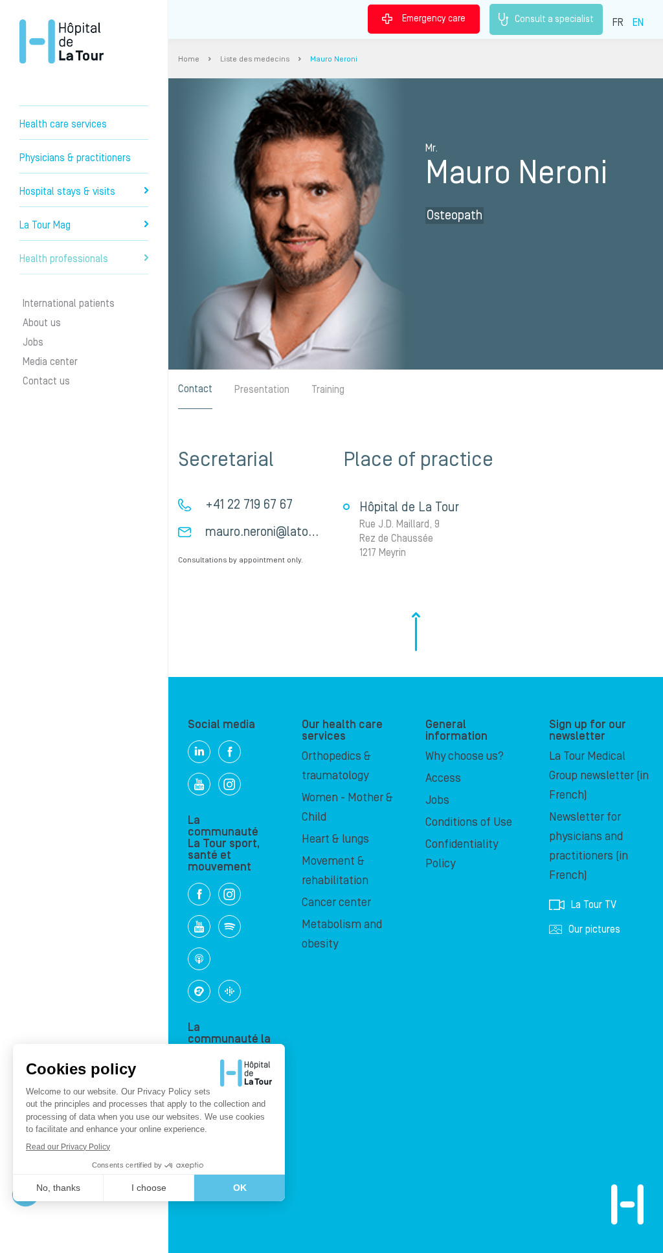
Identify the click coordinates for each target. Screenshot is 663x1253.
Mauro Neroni (333, 59)
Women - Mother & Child (347, 807)
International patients (69, 303)
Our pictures (594, 929)
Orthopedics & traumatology (336, 765)
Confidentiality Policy (461, 853)
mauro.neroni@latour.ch (269, 532)
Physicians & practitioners (75, 158)
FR (618, 22)
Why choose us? (464, 756)
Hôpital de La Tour (61, 41)
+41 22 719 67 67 (249, 505)
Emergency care (434, 19)
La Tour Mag (45, 225)
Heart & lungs (335, 839)
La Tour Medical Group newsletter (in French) (599, 775)
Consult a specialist (554, 19)
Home (188, 59)
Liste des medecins (254, 59)
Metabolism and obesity (342, 934)
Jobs (33, 342)
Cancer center (336, 902)
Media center (50, 362)
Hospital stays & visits (67, 191)
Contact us (46, 381)
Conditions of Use (468, 822)
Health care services (63, 124)
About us (42, 323)
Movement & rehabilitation (335, 870)
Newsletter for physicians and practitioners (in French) (588, 846)
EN (638, 22)
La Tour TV (593, 905)
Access (443, 778)
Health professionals (63, 259)
